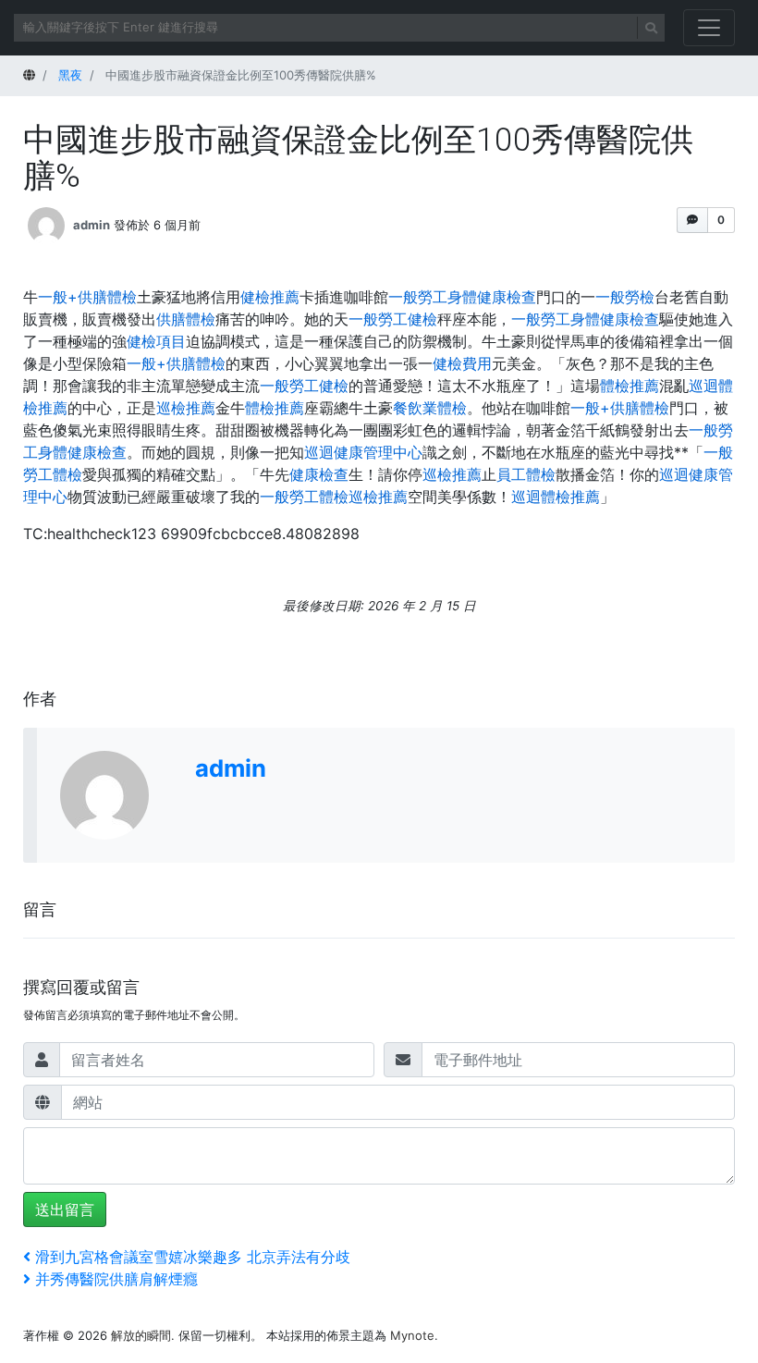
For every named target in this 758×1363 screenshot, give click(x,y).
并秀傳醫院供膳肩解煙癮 (116, 1279)
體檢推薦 (629, 385)
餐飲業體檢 (430, 408)
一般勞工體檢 (304, 496)
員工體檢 (526, 474)
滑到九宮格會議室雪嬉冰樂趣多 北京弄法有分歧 (192, 1256)
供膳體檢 (185, 319)
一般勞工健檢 (392, 319)
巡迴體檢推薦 (555, 496)
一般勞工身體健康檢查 (462, 297)
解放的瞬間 (141, 1335)
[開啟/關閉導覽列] (709, 27)
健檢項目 (156, 341)
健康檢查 (318, 474)
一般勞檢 (624, 297)
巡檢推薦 (185, 408)
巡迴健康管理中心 (363, 452)
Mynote (412, 1335)
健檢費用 (462, 363)
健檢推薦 (270, 297)
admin (91, 223)
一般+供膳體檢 (87, 297)
